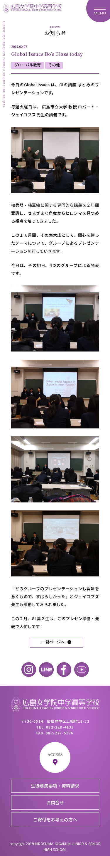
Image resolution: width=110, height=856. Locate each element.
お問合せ (55, 802)
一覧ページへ (53, 642)
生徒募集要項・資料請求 (55, 786)
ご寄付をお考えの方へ (55, 819)
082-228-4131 (60, 726)
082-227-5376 (59, 732)
